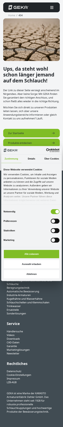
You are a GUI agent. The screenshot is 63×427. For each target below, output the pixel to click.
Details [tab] (31, 158)
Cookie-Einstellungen (19, 375)
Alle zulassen (31, 254)
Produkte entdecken (20, 143)
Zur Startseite (16, 133)
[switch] (55, 221)
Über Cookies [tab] (51, 158)
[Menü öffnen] (52, 7)
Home (11, 15)
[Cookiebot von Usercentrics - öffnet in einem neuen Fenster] (46, 150)
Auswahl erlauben (31, 264)
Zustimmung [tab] (11, 158)
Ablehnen (31, 274)
